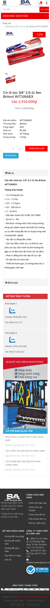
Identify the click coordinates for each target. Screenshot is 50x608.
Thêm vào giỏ (36, 149)
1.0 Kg (23, 137)
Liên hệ (8, 560)
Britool (23, 124)
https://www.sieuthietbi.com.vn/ (34, 597)
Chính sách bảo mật (37, 503)
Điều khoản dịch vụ (37, 519)
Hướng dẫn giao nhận (12, 549)
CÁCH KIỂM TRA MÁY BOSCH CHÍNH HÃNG (25, 451)
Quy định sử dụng (13, 556)
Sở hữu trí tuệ (33, 605)
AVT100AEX (26, 120)
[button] (25, 173)
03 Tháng (24, 134)
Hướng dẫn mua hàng (14, 536)
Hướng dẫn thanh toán (12, 542)
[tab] (25, 173)
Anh (22, 127)
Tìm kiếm (44, 9)
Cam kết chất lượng (35, 601)
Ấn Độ (23, 130)
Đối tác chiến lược (37, 523)
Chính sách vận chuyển (35, 509)
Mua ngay (11, 156)
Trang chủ (6, 23)
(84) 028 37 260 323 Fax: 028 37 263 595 (36, 554)
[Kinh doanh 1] (5, 310)
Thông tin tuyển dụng (13, 601)
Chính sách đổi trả (37, 515)
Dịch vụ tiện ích (17, 605)
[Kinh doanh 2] (5, 340)
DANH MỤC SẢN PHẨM (15, 16)
